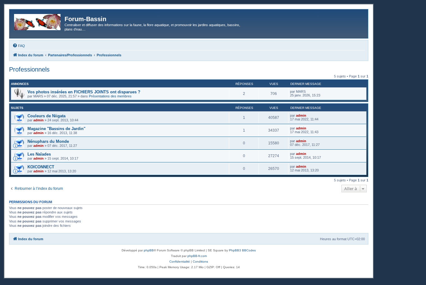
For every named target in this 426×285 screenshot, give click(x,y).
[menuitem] (18, 45)
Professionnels (29, 69)
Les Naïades (39, 154)
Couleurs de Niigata (46, 116)
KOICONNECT (40, 167)
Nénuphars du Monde (48, 141)
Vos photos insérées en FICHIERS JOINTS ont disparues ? (83, 92)
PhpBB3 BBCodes (242, 250)
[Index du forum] (38, 21)
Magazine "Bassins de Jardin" (56, 128)
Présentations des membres (110, 96)
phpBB (149, 250)
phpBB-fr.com (197, 256)
